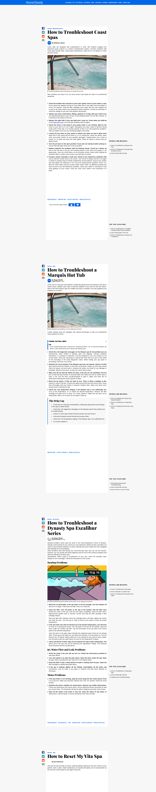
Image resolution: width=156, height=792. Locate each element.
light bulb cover (58, 122)
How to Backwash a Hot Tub (119, 232)
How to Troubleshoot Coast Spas (121, 589)
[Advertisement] (77, 185)
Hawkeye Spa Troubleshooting (120, 677)
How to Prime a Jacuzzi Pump (120, 489)
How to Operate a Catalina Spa (120, 591)
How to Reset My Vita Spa (119, 153)
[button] (43, 29)
